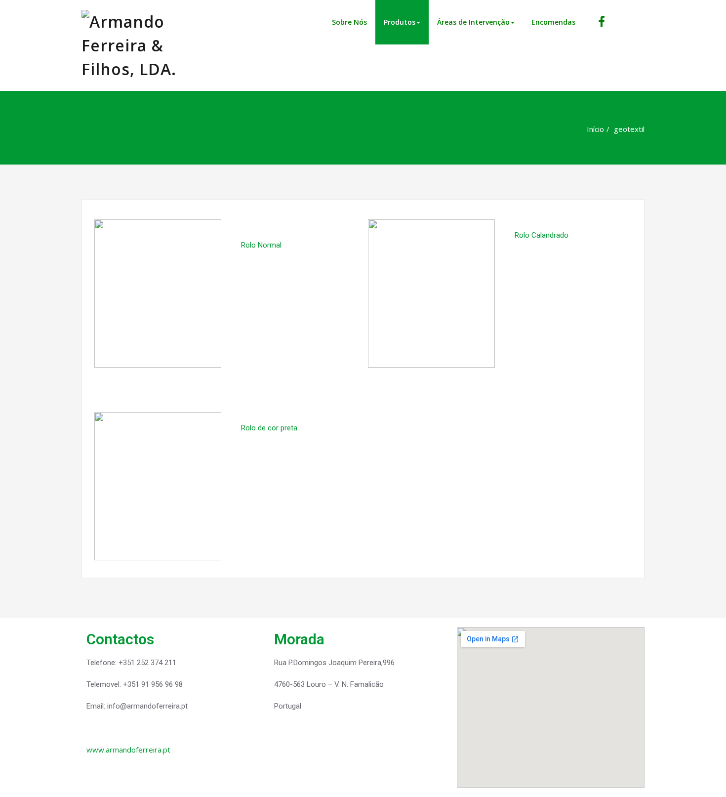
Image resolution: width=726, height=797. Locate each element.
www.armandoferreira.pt (128, 750)
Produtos (399, 22)
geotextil (629, 129)
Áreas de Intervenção (473, 22)
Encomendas (553, 22)
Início (595, 129)
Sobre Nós (349, 22)
